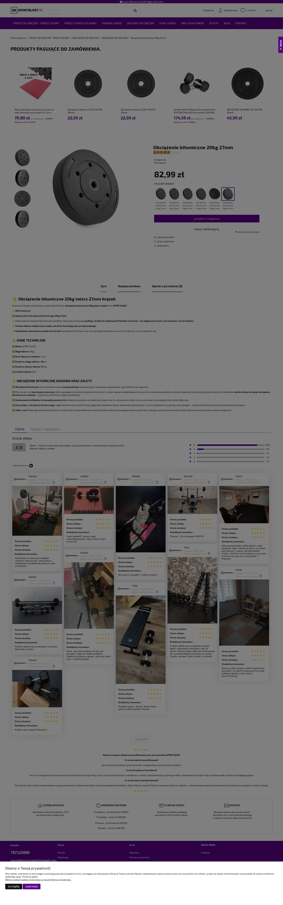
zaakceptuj (31, 886)
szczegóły (13, 886)
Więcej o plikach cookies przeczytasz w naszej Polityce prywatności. (38, 879)
